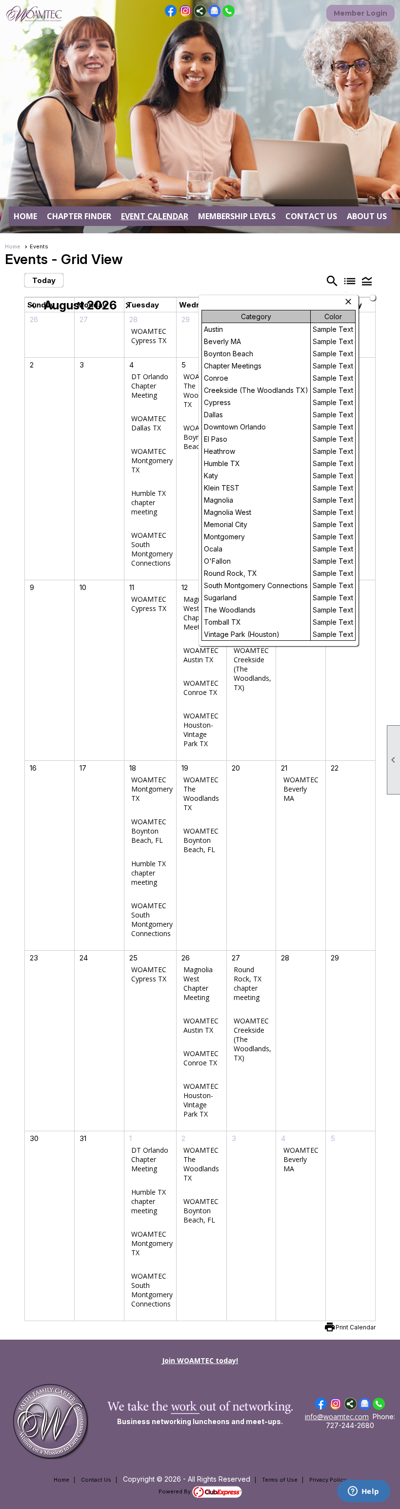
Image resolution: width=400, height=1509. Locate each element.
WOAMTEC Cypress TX (148, 335)
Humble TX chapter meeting (148, 502)
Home (25, 216)
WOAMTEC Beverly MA (301, 789)
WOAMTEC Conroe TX (201, 687)
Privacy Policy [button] (327, 1479)
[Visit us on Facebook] (171, 11)
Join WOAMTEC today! (200, 1360)
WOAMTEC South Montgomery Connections (152, 549)
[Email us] (214, 14)
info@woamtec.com (337, 1416)
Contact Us (311, 216)
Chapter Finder (79, 216)
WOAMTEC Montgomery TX (152, 460)
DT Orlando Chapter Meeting (149, 386)
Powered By (175, 1491)
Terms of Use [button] (280, 1479)
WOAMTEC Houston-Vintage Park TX (201, 729)
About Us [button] (367, 216)
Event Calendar (154, 216)
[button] (367, 280)
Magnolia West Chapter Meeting (198, 613)
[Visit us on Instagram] (186, 11)
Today (44, 280)
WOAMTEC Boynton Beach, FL (148, 831)
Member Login (360, 13)
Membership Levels (237, 216)
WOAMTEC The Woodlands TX (201, 793)
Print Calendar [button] (356, 1327)
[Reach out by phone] (228, 14)
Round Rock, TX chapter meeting (247, 983)
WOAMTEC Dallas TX (148, 423)
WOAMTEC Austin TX (201, 655)
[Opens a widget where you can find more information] (363, 1492)
